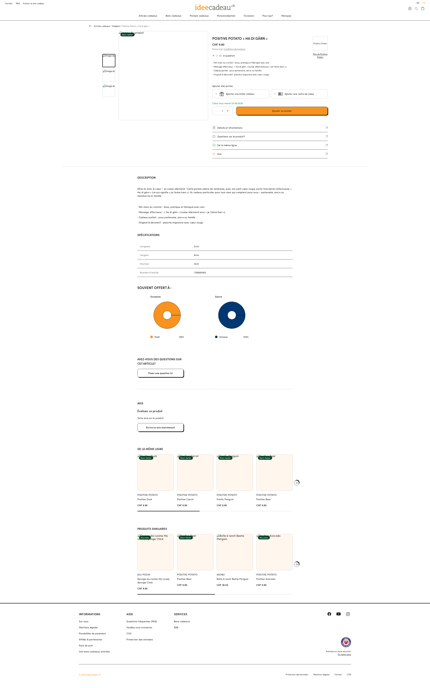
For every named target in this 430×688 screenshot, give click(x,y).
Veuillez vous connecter (139, 627)
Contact (9, 3)
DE (418, 3)
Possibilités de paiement (92, 633)
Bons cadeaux (173, 15)
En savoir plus (344, 654)
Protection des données (139, 639)
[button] (215, 111)
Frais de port (86, 645)
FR (424, 3)
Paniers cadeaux (199, 15)
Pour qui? (267, 15)
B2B (176, 627)
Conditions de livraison (234, 49)
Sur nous (84, 621)
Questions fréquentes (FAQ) (141, 621)
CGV (129, 633)
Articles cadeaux (148, 15)
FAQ (18, 3)
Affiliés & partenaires (90, 639)
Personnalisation (226, 15)
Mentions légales (88, 627)
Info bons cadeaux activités (94, 651)
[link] (108, 60)
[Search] (416, 9)
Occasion (249, 15)
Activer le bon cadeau (33, 3)
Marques (286, 15)
